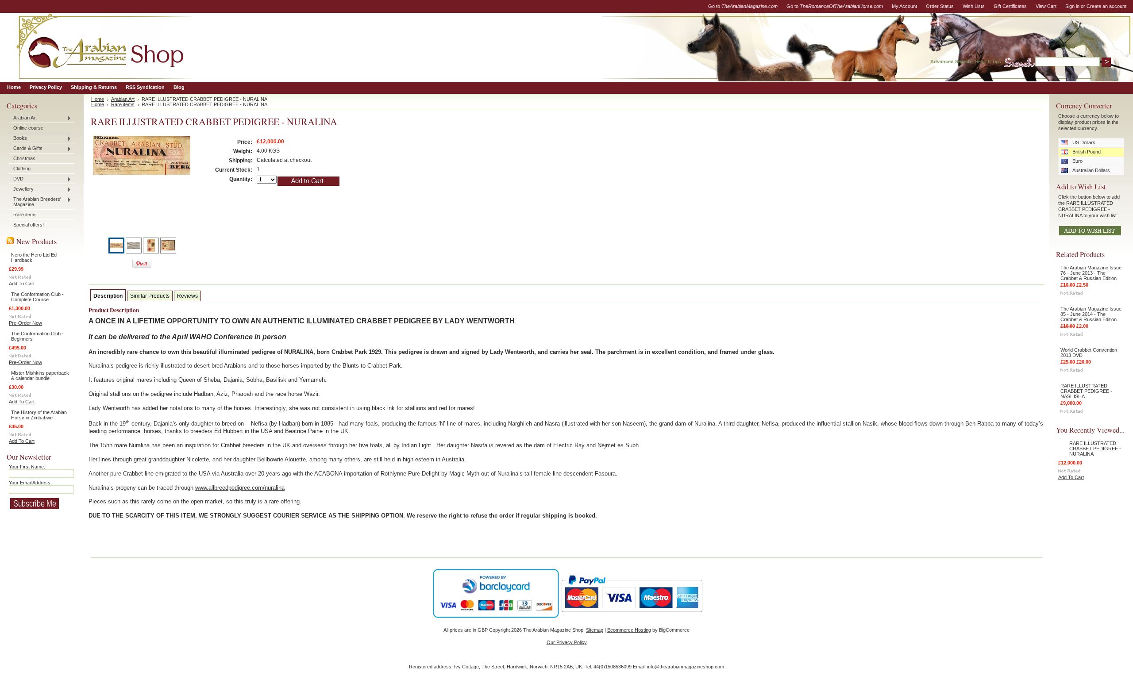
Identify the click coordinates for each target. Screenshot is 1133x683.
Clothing (22, 168)
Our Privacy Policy (567, 642)
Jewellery (21, 189)
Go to (743, 6)
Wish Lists (974, 6)
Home (97, 99)
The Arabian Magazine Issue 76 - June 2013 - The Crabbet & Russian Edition (1090, 273)
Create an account (1106, 6)
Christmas (24, 158)
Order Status (940, 6)
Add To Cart (22, 283)
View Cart (1046, 6)
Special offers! (28, 224)
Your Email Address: (30, 482)
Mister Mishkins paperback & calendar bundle (40, 375)
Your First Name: (27, 466)
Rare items (25, 214)
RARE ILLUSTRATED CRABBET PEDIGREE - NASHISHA (1086, 391)
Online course (28, 127)
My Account (904, 6)
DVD (16, 179)
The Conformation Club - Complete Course (37, 297)
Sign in (1072, 6)
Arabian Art (23, 118)
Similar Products (150, 296)
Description (108, 296)
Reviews (187, 296)
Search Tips (988, 61)
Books (18, 138)
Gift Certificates (1010, 6)
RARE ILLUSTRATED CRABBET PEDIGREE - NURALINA (1095, 449)
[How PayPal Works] (631, 616)
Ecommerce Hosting (629, 630)
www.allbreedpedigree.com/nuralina (240, 487)
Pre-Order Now (25, 323)
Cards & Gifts (25, 149)
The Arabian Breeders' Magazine (35, 201)
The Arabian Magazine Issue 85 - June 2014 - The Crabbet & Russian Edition (1090, 314)
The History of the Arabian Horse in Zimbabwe (39, 415)
